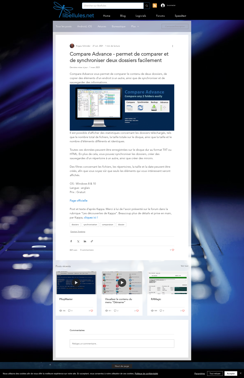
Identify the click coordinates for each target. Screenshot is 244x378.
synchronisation (90, 224)
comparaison (107, 224)
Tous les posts (64, 26)
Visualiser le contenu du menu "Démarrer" (118, 301)
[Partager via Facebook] (71, 241)
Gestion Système (77, 231)
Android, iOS (84, 26)
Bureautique (119, 26)
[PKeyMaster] (76, 282)
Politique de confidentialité (146, 373)
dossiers (75, 224)
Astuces (102, 26)
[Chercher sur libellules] (146, 6)
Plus (133, 26)
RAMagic (156, 299)
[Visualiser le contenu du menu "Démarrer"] (122, 282)
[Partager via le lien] (92, 241)
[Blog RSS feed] (155, 5)
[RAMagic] (168, 282)
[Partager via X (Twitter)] (78, 241)
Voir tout (184, 266)
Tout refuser (215, 373)
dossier (121, 224)
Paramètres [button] (199, 373)
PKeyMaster (66, 299)
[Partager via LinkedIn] (85, 241)
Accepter (231, 373)
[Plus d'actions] (172, 46)
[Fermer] (240, 373)
